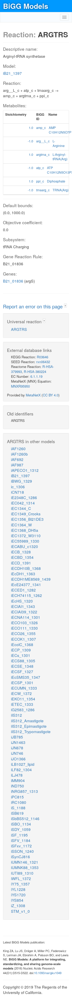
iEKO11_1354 (23, 698)
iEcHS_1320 (22, 601)
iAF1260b (19, 454)
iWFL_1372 (21, 878)
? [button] (65, 305)
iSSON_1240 (22, 851)
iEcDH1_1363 (23, 573)
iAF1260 (18, 448)
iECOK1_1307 (23, 639)
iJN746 (17, 753)
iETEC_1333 (22, 704)
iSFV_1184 (20, 840)
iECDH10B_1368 (26, 568)
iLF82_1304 (21, 769)
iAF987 (17, 464)
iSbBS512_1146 (25, 818)
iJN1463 (18, 742)
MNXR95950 (20, 386)
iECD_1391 (21, 562)
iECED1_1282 (23, 590)
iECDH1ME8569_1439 (31, 579)
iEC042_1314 (23, 503)
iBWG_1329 (21, 481)
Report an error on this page (33, 306)
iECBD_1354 (22, 557)
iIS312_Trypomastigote (31, 731)
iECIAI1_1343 (23, 606)
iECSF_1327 (22, 671)
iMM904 (18, 780)
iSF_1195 (19, 835)
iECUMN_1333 (24, 688)
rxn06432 (43, 361)
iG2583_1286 (23, 709)
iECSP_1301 (22, 682)
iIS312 (16, 715)
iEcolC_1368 (22, 644)
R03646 (42, 356)
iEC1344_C (21, 508)
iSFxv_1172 (21, 845)
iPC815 (17, 796)
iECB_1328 (21, 551)
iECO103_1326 (24, 622)
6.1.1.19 (36, 376)
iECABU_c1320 (24, 546)
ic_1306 (18, 486)
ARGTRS (19, 329)
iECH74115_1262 (26, 595)
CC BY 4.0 (50, 394)
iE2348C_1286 (24, 497)
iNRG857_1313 (24, 791)
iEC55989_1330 (25, 541)
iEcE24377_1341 (26, 584)
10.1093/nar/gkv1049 (47, 973)
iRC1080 (18, 802)
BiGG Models (25, 6)
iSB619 (17, 813)
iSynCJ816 (20, 856)
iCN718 (17, 492)
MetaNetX (33, 394)
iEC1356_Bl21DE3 (27, 519)
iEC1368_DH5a (24, 530)
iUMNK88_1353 (25, 867)
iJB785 (17, 737)
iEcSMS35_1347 (25, 677)
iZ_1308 (18, 905)
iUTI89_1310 (22, 873)
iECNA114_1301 (25, 617)
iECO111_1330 (24, 628)
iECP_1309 (21, 649)
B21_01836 (13, 281)
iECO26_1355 (23, 633)
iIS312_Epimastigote (29, 726)
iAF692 (17, 459)
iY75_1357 (20, 883)
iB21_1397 (12, 73)
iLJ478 (17, 775)
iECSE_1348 (22, 666)
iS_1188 (18, 807)
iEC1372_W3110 (26, 535)
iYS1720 (18, 894)
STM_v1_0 (20, 911)
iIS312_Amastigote (27, 720)
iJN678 (17, 747)
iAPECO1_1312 (25, 470)
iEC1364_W (21, 524)
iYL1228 (18, 889)
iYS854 (17, 900)
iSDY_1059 (21, 829)
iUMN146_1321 (24, 862)
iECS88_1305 (23, 660)
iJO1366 (18, 758)
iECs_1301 (20, 655)
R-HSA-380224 (35, 371)
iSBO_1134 (21, 824)
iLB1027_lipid (22, 764)
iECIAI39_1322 (24, 611)
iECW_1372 (21, 693)
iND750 (17, 785)
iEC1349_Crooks (26, 513)
